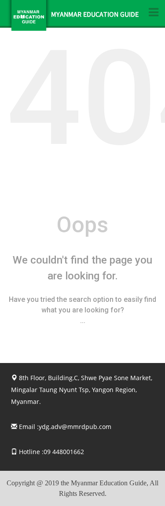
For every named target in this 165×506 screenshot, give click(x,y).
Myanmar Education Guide (95, 15)
